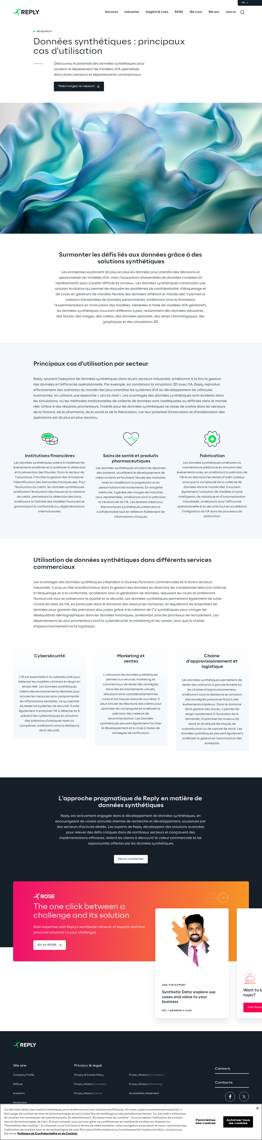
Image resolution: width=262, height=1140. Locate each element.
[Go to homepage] (26, 12)
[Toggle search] (242, 12)
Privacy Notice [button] (90, 1084)
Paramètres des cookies (205, 1121)
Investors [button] (19, 1093)
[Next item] (223, 898)
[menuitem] (111, 12)
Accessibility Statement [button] (144, 1093)
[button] (79, 86)
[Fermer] (257, 1108)
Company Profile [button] (23, 1075)
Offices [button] (18, 1084)
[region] (131, 1122)
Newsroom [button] (20, 1102)
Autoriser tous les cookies (238, 1121)
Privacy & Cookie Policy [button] (89, 1075)
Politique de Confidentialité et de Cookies (47, 1133)
